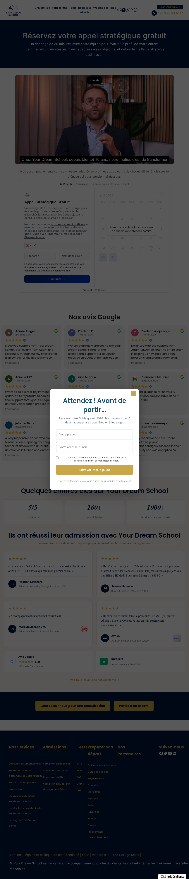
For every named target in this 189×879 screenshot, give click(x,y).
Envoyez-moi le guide (94, 470)
